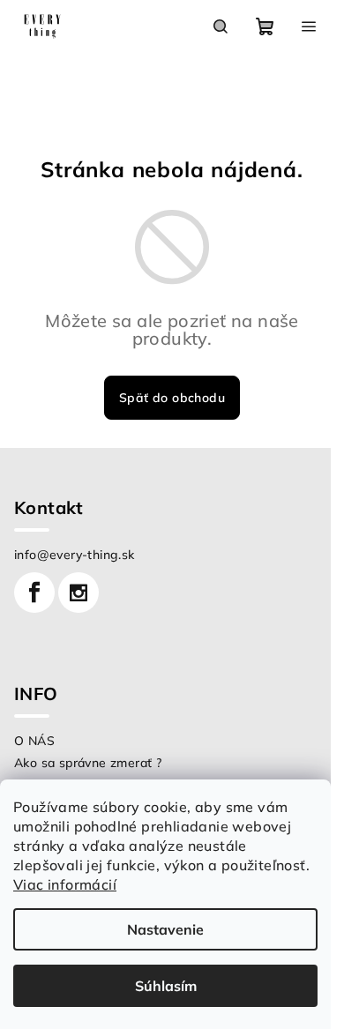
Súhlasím (166, 986)
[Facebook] (34, 592)
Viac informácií (64, 884)
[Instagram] (78, 592)
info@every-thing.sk (74, 555)
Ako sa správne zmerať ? (87, 763)
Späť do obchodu (172, 398)
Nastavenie (165, 929)
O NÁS (34, 741)
